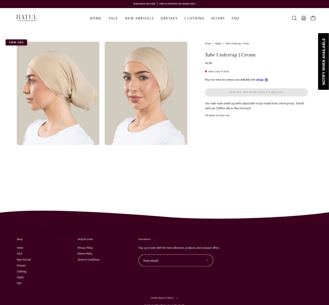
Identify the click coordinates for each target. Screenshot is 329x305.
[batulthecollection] (26, 18)
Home (208, 43)
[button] (194, 18)
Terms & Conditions (89, 259)
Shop (20, 239)
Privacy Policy (85, 247)
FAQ (19, 283)
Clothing (21, 271)
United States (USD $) (162, 297)
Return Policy (85, 253)
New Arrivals (24, 259)
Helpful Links (85, 239)
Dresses (21, 265)
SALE (19, 253)
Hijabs (218, 43)
